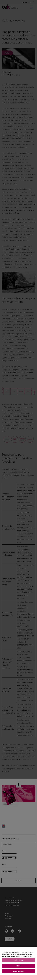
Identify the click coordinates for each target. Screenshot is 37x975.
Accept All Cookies (18, 971)
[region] (18, 961)
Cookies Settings (18, 960)
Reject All (18, 966)
